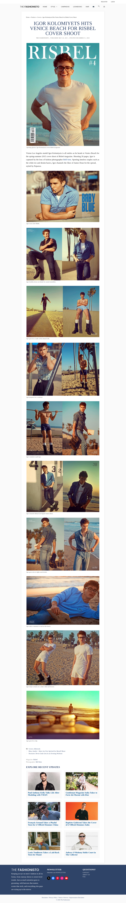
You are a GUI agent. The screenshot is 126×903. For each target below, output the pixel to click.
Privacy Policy (53, 897)
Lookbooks (77, 6)
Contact (86, 872)
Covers (39, 17)
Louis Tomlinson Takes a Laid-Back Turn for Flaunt (43, 853)
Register (104, 1)
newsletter (61, 872)
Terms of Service (63, 897)
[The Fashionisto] (29, 7)
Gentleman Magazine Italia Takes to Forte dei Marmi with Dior (81, 794)
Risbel (35, 759)
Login (113, 1)
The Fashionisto (42, 38)
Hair (87, 6)
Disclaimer (45, 897)
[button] (99, 7)
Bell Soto (67, 159)
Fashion (33, 17)
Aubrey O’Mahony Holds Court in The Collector (81, 853)
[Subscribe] (93, 7)
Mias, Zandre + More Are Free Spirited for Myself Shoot (47, 751)
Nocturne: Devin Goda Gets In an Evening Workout (45, 753)
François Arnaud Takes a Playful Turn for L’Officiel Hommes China (43, 823)
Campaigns (65, 6)
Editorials (37, 749)
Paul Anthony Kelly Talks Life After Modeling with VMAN (43, 794)
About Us (86, 874)
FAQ (84, 876)
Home (45, 6)
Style (53, 6)
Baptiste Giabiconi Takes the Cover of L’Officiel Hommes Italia (81, 823)
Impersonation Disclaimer (76, 897)
